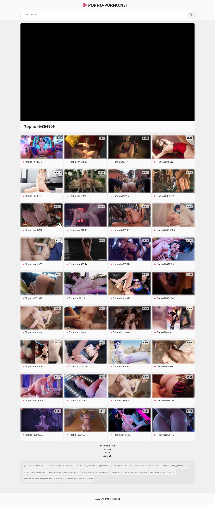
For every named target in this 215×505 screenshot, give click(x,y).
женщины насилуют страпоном (64, 472)
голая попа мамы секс (34, 472)
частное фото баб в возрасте (79, 478)
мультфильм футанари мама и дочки (129, 472)
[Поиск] (191, 15)
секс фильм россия (122, 465)
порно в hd (107, 456)
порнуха (107, 449)
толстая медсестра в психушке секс (92, 465)
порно (107, 452)
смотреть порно (107, 445)
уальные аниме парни (34, 465)
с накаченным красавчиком (95, 472)
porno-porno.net (107, 5)
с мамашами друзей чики (175, 465)
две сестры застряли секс (147, 465)
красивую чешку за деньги (162, 472)
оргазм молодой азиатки (60, 465)
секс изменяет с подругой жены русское (43, 478)
